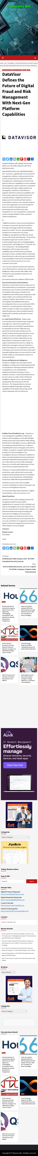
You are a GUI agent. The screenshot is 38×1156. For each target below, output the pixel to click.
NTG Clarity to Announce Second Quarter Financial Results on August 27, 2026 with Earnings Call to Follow (9, 647)
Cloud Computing (7, 70)
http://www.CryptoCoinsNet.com (12, 905)
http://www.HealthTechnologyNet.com (14, 911)
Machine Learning (17, 70)
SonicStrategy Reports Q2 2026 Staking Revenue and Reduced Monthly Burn (28, 646)
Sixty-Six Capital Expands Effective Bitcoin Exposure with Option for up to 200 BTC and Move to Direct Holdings (28, 610)
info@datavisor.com (9, 544)
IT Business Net (18, 6)
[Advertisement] (19, 31)
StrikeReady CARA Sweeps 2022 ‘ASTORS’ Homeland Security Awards (18, 558)
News (24, 70)
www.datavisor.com (23, 493)
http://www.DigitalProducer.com (12, 894)
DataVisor (9, 174)
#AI (3, 174)
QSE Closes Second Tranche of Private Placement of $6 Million (8, 677)
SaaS (28, 70)
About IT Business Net (9, 922)
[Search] (35, 58)
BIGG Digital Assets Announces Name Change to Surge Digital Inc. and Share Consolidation (28, 678)
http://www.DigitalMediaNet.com (12, 900)
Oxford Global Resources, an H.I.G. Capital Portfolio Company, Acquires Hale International (19, 568)
